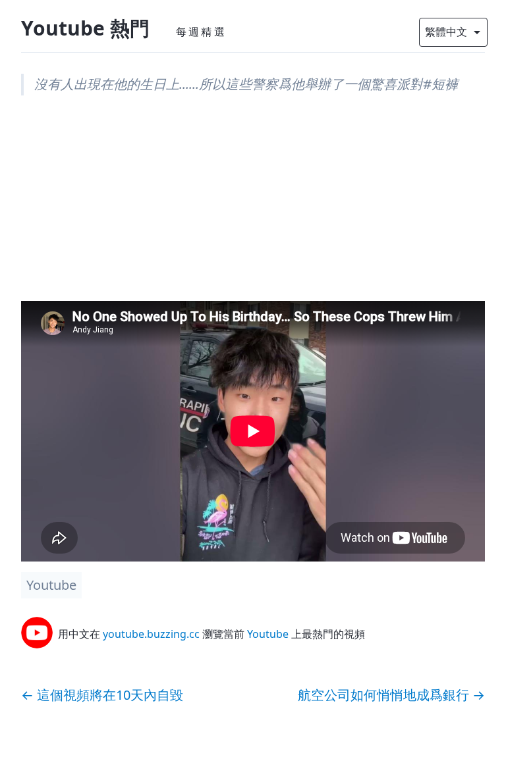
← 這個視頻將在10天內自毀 (102, 695)
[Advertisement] (253, 209)
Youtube (51, 585)
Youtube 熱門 (85, 27)
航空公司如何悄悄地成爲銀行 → (391, 695)
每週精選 (201, 31)
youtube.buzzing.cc (151, 634)
